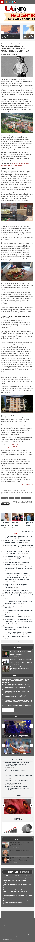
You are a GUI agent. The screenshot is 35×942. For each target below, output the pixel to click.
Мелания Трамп (25, 498)
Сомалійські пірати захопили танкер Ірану (17, 636)
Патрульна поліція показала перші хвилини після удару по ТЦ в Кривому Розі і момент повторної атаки (18, 627)
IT (25, 923)
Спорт (4, 925)
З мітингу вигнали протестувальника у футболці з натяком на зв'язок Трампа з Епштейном (17, 585)
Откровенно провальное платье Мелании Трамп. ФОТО (15, 164)
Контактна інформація (12, 936)
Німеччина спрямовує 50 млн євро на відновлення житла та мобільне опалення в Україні (18, 579)
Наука (11, 923)
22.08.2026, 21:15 (9, 772)
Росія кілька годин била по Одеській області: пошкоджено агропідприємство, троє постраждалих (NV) (17, 764)
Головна (4, 921)
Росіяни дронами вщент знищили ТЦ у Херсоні (19, 610)
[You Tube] (15, 2)
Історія (15, 923)
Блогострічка (17, 759)
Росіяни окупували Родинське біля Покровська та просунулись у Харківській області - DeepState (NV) (18, 775)
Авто (23, 923)
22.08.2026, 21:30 (9, 767)
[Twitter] (12, 2)
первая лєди (4, 498)
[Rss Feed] (6, 2)
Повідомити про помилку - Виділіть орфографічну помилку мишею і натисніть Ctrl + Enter (17, 492)
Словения (17, 498)
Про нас (4, 936)
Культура (7, 923)
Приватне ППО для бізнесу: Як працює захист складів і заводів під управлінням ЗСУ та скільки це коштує (21, 661)
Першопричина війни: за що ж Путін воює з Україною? (20, 851)
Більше (17, 641)
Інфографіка (17, 819)
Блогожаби (17, 796)
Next (33, 32)
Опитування (17, 676)
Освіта (19, 923)
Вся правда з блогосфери (7, 43)
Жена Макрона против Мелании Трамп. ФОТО (14, 446)
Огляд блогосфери (17, 925)
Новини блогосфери (20, 43)
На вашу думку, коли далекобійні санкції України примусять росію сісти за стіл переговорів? (15, 680)
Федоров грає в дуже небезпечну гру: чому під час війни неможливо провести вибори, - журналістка (21, 653)
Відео (11, 925)
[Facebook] (9, 2)
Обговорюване (12, 872)
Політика (17, 921)
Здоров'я (29, 923)
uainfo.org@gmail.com (23, 936)
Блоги (17, 839)
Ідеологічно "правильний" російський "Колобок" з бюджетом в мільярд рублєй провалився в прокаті (20, 859)
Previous (2, 32)
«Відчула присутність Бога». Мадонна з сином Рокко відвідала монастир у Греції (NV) (17, 769)
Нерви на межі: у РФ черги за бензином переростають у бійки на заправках (15, 754)
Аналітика (17, 648)
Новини (17, 534)
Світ (4, 923)
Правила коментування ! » (26, 531)
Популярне (24, 872)
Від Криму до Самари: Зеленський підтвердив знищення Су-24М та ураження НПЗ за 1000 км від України (19, 621)
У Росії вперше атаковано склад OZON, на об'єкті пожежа (9, 36)
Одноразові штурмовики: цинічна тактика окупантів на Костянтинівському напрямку (19, 844)
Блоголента (24, 925)
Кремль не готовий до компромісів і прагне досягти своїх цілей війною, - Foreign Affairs (20, 668)
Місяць (17, 875)
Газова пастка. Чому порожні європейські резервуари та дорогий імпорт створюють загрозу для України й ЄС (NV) (17, 782)
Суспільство (22, 921)
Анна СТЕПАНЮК (27, 485)
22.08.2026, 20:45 (9, 784)
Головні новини (10, 921)
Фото (17, 716)
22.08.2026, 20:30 (9, 791)
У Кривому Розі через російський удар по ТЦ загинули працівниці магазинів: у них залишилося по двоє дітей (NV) (18, 788)
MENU (2, 2)
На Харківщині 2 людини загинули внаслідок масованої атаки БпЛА (16, 734)
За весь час (27, 875)
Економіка (28, 921)
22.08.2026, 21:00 (9, 778)
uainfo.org (19, 932)
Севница (11, 498)
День (7, 875)
